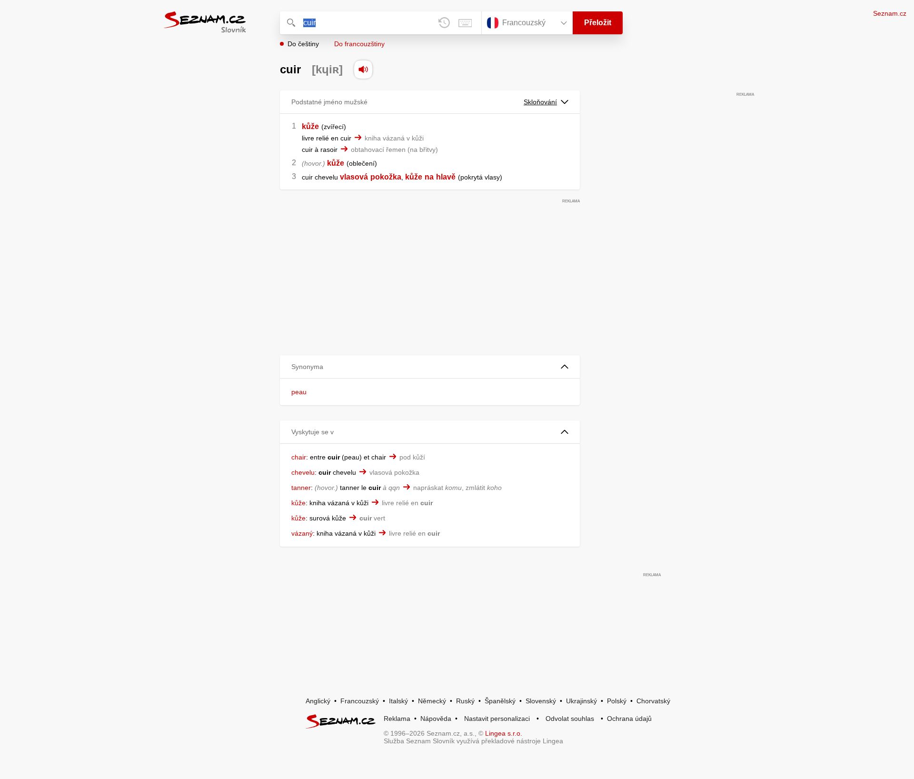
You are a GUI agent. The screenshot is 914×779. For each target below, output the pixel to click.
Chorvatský (653, 701)
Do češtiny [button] (303, 44)
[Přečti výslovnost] (363, 69)
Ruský (465, 701)
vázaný (302, 533)
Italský (398, 701)
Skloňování (540, 102)
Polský (616, 701)
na (429, 177)
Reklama (397, 718)
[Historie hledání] (444, 22)
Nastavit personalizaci (497, 718)
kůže (310, 126)
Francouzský (359, 701)
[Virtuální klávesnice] (465, 22)
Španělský (500, 701)
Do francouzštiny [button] (359, 44)
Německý (432, 701)
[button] (430, 367)
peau (299, 392)
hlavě (446, 177)
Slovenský (541, 701)
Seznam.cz (889, 13)
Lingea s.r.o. (503, 733)
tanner (301, 487)
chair (298, 457)
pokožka (385, 177)
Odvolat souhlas (570, 718)
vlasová (354, 177)
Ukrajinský (581, 701)
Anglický (318, 701)
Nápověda (435, 718)
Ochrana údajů (629, 718)
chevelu (303, 472)
